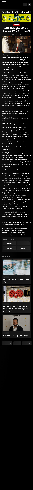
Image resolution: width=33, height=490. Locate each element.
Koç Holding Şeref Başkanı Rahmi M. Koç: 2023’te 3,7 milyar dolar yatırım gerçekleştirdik (15, 309)
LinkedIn (9, 243)
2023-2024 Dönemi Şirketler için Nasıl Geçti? (16, 281)
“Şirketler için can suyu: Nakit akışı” (15, 336)
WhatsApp (10, 248)
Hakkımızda (17, 343)
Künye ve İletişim (27, 343)
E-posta (23, 248)
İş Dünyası (16, 24)
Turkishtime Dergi (7, 343)
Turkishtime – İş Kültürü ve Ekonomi (15, 12)
